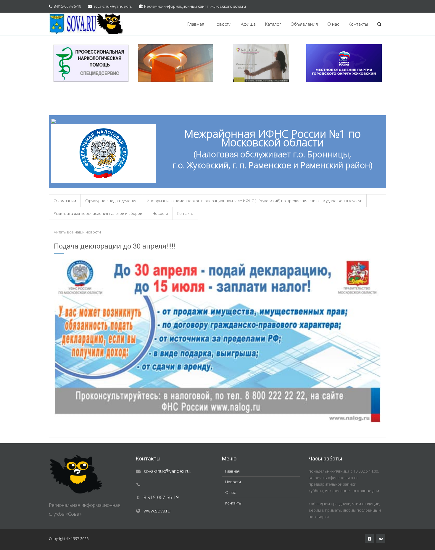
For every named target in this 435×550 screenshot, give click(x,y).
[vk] (380, 538)
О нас (333, 24)
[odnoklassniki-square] (369, 538)
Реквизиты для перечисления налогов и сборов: (98, 213)
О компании (65, 200)
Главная (195, 24)
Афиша (248, 24)
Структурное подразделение (111, 200)
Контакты (358, 24)
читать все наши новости (77, 232)
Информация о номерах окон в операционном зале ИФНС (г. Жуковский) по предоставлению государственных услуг (254, 200)
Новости (222, 24)
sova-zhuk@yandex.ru (113, 6)
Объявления (304, 24)
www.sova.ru (157, 510)
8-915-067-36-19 (67, 6)
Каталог (273, 24)
